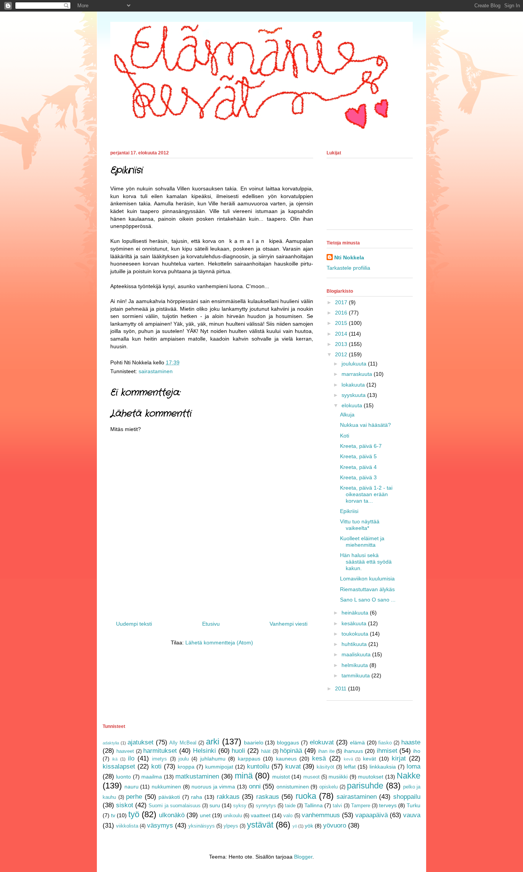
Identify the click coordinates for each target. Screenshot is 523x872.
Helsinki (204, 750)
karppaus (249, 759)
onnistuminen (292, 786)
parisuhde (365, 785)
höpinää (291, 750)
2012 (342, 354)
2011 (341, 688)
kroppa (186, 767)
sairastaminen (156, 371)
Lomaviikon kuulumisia (367, 578)
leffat (350, 767)
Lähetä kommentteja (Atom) (219, 642)
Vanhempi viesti (288, 624)
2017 (342, 302)
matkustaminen (197, 776)
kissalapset (119, 766)
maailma (151, 777)
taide (290, 805)
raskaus (267, 796)
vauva (411, 815)
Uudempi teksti (134, 624)
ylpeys (231, 826)
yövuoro (334, 825)
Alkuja (347, 414)
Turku (413, 805)
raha (196, 797)
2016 (342, 313)
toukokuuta (356, 634)
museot (311, 777)
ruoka (306, 796)
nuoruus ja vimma (213, 786)
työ (133, 814)
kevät (369, 759)
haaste (410, 742)
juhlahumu (213, 759)
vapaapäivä (371, 815)
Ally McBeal (182, 743)
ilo (131, 758)
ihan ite (326, 751)
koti (156, 766)
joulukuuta (355, 364)
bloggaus (288, 742)
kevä (348, 759)
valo (288, 815)
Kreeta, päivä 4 (358, 467)
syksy (240, 805)
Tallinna (313, 805)
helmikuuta (355, 665)
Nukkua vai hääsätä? (365, 425)
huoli (238, 750)
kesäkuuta (355, 623)
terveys (388, 805)
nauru (131, 786)
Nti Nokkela (349, 257)
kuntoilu (258, 766)
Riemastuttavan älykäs (367, 589)
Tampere (360, 805)
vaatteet (260, 815)
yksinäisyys (201, 826)
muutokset (370, 777)
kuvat (293, 766)
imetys (159, 759)
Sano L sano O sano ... (368, 600)
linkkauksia (382, 767)
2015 (342, 323)
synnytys (266, 805)
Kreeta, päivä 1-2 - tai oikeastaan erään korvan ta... (366, 494)
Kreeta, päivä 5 (358, 456)
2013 (342, 344)
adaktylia (111, 743)
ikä (115, 759)
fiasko (385, 743)
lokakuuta (354, 385)
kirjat (399, 758)
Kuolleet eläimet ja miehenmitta (362, 541)
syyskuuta (354, 395)
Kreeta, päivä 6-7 (361, 446)
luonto (123, 777)
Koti (344, 436)
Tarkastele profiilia (348, 268)
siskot (124, 805)
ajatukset (140, 742)
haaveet (125, 751)
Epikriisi (349, 511)
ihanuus (353, 751)
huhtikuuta (355, 644)
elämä (357, 742)
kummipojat (219, 767)
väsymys (160, 825)
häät (266, 751)
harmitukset (160, 750)
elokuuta (353, 405)
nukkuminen (166, 786)
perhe (134, 796)
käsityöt (325, 767)
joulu (183, 759)
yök (309, 826)
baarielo (253, 742)
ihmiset (387, 750)
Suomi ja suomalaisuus (174, 805)
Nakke (408, 775)
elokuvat (322, 742)
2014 (342, 334)
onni (255, 786)
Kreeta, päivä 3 (358, 477)
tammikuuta (356, 675)
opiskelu (328, 787)
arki (212, 741)
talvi (337, 805)
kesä (319, 758)
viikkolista (127, 826)
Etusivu (211, 624)
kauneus (286, 759)
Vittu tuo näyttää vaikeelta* (359, 524)
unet (205, 815)
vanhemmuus (321, 815)
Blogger (303, 857)
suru (214, 805)
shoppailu (406, 796)
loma (413, 766)
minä (244, 775)
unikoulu (233, 815)
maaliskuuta (357, 654)
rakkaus (228, 796)
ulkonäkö (172, 815)
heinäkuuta (356, 613)
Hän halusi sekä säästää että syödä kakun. (366, 561)
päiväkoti (169, 797)
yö (295, 826)
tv (113, 815)
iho (416, 751)
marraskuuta (358, 374)
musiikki (338, 777)
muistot (281, 777)
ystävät (260, 824)
